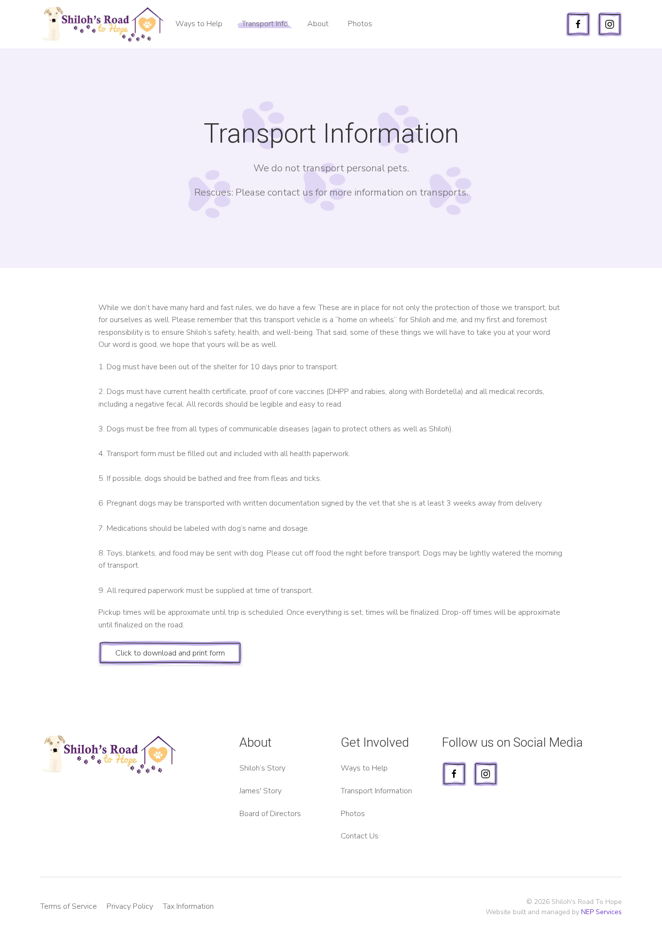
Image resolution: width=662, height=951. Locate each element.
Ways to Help (198, 23)
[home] (103, 24)
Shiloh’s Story (262, 768)
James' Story (260, 791)
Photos (360, 23)
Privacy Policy (130, 906)
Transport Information (376, 791)
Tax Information (188, 906)
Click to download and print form (170, 653)
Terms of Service (68, 906)
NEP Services (601, 912)
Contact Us (359, 836)
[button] (318, 24)
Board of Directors (270, 813)
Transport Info (265, 23)
